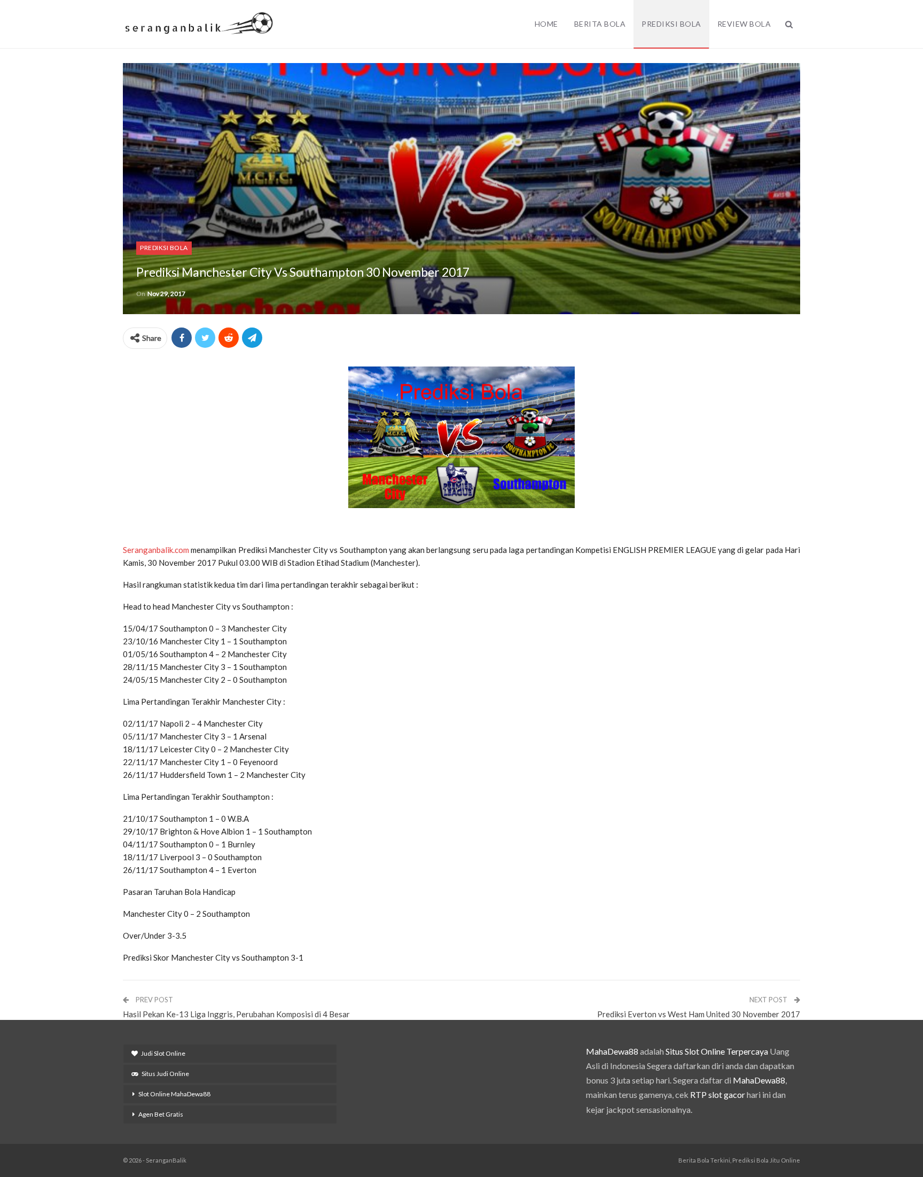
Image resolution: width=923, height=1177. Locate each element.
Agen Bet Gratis (160, 1114)
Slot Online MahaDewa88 (174, 1094)
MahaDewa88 (612, 1051)
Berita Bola (600, 23)
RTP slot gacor (717, 1094)
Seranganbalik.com (156, 550)
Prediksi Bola (671, 23)
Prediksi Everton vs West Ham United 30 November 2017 (698, 1014)
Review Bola (744, 23)
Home (546, 23)
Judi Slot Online (163, 1053)
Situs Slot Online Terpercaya (717, 1051)
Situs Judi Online (165, 1074)
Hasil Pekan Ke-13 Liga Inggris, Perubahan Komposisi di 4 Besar (236, 1014)
